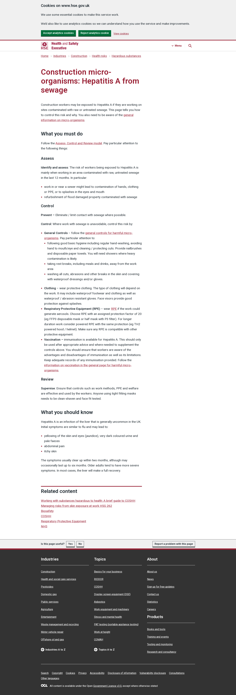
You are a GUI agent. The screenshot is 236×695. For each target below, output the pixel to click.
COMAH (98, 639)
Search (45, 673)
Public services (49, 601)
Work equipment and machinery (111, 609)
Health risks (99, 56)
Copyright (57, 673)
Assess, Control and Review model (79, 143)
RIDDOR (98, 579)
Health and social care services (58, 579)
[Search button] (190, 45)
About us (152, 571)
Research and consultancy (161, 651)
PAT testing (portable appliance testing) (116, 624)
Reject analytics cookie (95, 33)
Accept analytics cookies (58, 33)
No (80, 543)
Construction (79, 56)
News (150, 579)
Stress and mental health (108, 616)
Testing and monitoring (160, 644)
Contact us (153, 594)
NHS (44, 526)
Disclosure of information (122, 673)
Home (44, 56)
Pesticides (47, 586)
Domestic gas (49, 594)
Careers (151, 609)
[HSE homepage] (59, 45)
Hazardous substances (126, 56)
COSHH (46, 516)
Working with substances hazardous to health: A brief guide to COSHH (88, 501)
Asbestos (99, 601)
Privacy (82, 673)
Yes (70, 543)
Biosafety (47, 511)
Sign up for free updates (160, 586)
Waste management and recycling (60, 624)
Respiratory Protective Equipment (63, 521)
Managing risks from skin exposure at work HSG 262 (76, 506)
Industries (59, 56)
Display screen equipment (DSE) (112, 594)
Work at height (102, 632)
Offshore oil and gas (52, 639)
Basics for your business (108, 571)
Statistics (152, 601)
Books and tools (156, 629)
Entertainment (48, 616)
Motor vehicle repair (52, 632)
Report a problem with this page (174, 543)
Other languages (50, 678)
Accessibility (97, 673)
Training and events (158, 636)
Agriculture (47, 609)
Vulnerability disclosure (153, 673)
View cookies (121, 33)
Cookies (70, 673)
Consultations (176, 673)
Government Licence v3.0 (107, 685)
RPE (114, 309)
